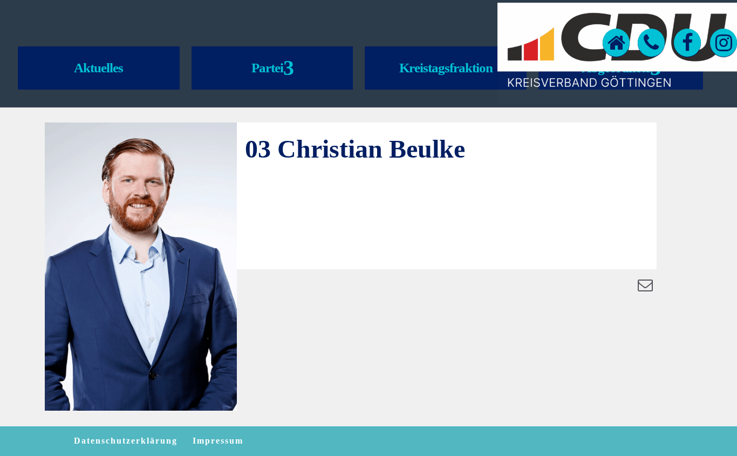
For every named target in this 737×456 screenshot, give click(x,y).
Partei (267, 67)
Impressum (218, 440)
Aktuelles (98, 67)
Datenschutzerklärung (126, 440)
